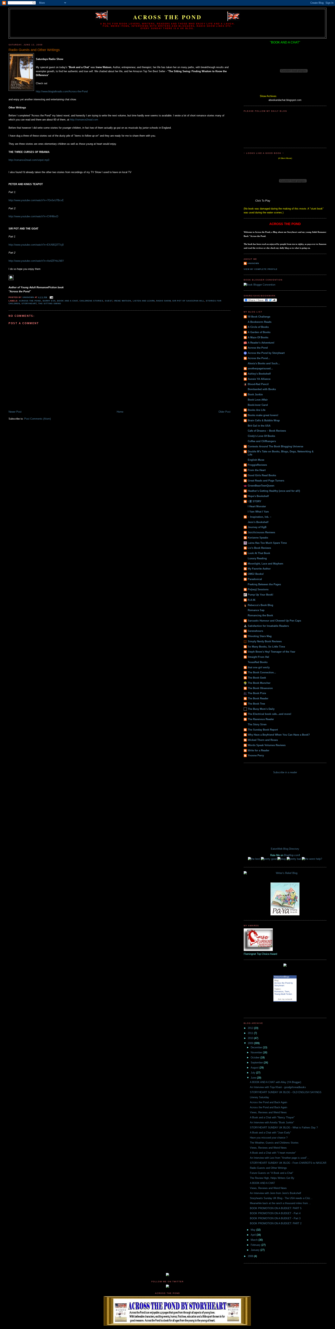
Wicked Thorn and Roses (263, 740)
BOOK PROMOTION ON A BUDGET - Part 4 (275, 1213)
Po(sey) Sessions (258, 589)
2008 (251, 1256)
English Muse (256, 459)
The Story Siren (257, 724)
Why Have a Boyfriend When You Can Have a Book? (279, 734)
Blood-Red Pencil (258, 384)
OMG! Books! (256, 573)
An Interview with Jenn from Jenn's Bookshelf (275, 1193)
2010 (251, 1038)
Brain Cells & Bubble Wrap (264, 420)
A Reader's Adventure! (261, 342)
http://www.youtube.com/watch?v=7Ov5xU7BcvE (36, 200)
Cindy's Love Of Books (261, 436)
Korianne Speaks (258, 537)
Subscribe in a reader (285, 772)
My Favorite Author (259, 568)
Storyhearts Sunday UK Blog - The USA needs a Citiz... (281, 1198)
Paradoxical (255, 579)
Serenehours (255, 630)
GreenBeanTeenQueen (261, 485)
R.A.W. (252, 599)
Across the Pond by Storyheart (266, 353)
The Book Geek (257, 677)
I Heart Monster (257, 506)
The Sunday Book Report (263, 729)
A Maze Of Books (258, 337)
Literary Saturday (259, 1097)
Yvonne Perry (256, 755)
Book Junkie (255, 394)
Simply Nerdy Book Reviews (265, 641)
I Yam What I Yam (258, 511)
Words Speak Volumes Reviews (267, 745)
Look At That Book (259, 553)
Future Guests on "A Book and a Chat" (271, 1172)
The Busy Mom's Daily (261, 708)
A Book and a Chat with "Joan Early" (270, 1132)
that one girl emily (259, 667)
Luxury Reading (257, 558)
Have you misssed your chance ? (269, 1137)
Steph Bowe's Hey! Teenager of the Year (271, 651)
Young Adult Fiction (283, 994)
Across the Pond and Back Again (268, 1102)
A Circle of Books (258, 327)
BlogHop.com (291, 855)
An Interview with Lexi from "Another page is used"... (279, 1157)
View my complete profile (260, 269)
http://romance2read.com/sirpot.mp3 (29, 159)
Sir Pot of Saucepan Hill (188, 301)
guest (108, 301)
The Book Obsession (260, 688)
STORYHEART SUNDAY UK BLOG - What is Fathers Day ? (284, 1127)
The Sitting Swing (49, 303)
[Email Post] (51, 297)
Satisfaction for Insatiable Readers (268, 625)
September (257, 1062)
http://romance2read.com (84, 119)
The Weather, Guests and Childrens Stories (274, 1142)
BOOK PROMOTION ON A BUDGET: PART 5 (275, 1208)
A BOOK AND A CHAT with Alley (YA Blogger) (275, 1082)
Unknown (253, 263)
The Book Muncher (259, 682)
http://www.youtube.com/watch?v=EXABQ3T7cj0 (36, 244)
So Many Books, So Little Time (266, 646)
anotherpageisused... (260, 368)
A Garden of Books (259, 332)
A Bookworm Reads (259, 321)
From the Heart (257, 470)
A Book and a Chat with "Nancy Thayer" (272, 1117)
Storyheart (29, 303)
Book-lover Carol (258, 404)
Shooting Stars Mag (260, 636)
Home (120, 411)
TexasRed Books (258, 662)
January (255, 1249)
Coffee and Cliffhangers (262, 441)
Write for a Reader (258, 750)
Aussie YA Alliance (259, 378)
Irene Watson (122, 301)
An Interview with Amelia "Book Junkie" (272, 1122)
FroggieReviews (257, 464)
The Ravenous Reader (261, 719)
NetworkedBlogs (281, 977)
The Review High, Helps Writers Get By (272, 1178)
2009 (251, 1043)
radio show (163, 301)
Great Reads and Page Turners (266, 480)
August (255, 1067)
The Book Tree (256, 703)
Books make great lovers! (263, 415)
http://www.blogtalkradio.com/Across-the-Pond (62, 91)
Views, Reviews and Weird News (268, 1112)
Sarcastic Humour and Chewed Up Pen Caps (274, 620)
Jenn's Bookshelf (258, 522)
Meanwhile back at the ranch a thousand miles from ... (280, 1203)
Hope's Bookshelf (258, 496)
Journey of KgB (257, 527)
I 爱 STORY (254, 501)
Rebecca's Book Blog (260, 605)
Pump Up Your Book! (260, 594)
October (255, 1057)
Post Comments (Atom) (37, 418)
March (254, 1239)
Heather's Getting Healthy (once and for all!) (274, 490)
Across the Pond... (259, 358)
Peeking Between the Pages (264, 584)
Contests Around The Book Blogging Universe (275, 446)
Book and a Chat (67, 301)
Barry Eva (49, 301)
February (256, 1244)
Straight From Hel (258, 656)
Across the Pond (167, 17)
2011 (251, 1033)
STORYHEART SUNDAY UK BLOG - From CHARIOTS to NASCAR (288, 1162)
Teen (287, 991)
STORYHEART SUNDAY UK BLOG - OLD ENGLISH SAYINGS (285, 1092)
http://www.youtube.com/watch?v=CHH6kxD (33, 216)
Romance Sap (256, 610)
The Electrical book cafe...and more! (269, 714)
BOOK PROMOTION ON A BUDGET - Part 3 (275, 1218)
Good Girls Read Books (262, 475)
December (257, 1047)
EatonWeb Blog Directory (285, 848)
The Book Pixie (257, 693)
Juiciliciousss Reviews (261, 532)
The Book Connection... (262, 672)
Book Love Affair (258, 399)
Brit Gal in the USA (259, 425)
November (257, 1052)
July (253, 1072)
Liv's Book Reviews (259, 547)
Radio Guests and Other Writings (268, 1167)
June (254, 1077)
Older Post (224, 411)
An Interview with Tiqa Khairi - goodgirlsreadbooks (278, 1087)
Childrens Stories (91, 301)
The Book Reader (258, 698)
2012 (251, 1028)
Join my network (285, 999)
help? (319, 858)
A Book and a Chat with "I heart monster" (273, 1152)
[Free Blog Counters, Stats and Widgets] (167, 1275)
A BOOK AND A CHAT (262, 1183)
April (253, 1234)
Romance (278, 991)
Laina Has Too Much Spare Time (267, 542)
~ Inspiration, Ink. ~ (259, 516)
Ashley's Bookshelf (259, 373)
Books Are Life (256, 410)
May (253, 1229)
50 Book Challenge (259, 316)
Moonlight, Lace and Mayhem (265, 563)
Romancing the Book (260, 615)
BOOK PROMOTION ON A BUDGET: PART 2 (275, 1223)
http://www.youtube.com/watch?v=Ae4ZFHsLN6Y (36, 260)
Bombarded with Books (262, 389)
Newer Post (15, 411)
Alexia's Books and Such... (264, 363)
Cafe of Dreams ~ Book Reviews (267, 430)
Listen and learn (144, 301)
